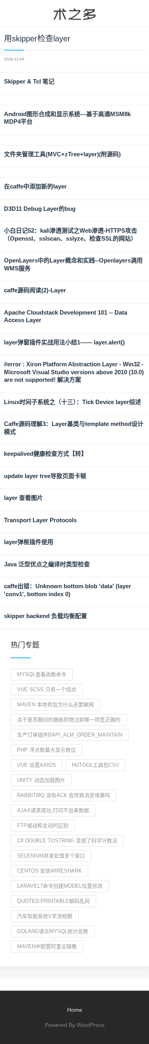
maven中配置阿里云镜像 (47, 946)
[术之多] (74, 13)
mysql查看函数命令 (41, 674)
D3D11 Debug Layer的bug (39, 208)
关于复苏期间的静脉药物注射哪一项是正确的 (68, 720)
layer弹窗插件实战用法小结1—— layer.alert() (64, 342)
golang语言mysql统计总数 (52, 931)
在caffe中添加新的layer (35, 186)
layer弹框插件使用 (28, 542)
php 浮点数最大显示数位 (46, 750)
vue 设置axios (36, 765)
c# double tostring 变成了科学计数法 (67, 841)
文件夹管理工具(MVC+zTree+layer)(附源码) (62, 154)
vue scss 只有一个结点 (46, 689)
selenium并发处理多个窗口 (51, 856)
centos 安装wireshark (49, 871)
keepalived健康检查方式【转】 (45, 453)
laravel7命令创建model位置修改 (60, 886)
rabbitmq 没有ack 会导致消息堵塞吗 (63, 795)
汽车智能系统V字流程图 (44, 916)
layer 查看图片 (23, 497)
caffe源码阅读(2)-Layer (35, 290)
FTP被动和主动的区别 (42, 825)
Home (74, 1010)
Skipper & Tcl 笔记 (29, 81)
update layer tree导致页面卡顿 (45, 475)
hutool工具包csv (95, 765)
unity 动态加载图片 (41, 780)
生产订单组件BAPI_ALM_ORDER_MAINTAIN (69, 735)
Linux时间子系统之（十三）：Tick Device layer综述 (72, 402)
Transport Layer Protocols (40, 520)
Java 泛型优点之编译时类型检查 (47, 564)
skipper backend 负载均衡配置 (45, 615)
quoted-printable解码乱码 (53, 901)
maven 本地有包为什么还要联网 (55, 705)
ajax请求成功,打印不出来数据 (53, 810)
